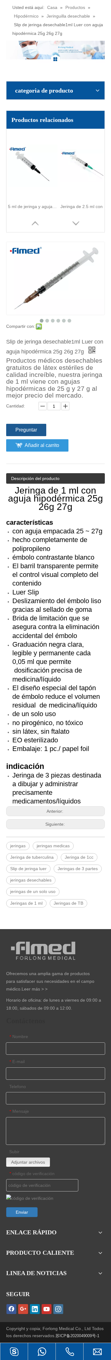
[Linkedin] (35, 1309)
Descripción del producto (35, 478)
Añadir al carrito (42, 445)
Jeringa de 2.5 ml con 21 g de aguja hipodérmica (85, 206)
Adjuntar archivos (28, 1162)
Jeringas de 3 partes (78, 868)
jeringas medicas (53, 845)
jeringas (18, 845)
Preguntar (26, 429)
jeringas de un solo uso (33, 891)
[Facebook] (11, 1309)
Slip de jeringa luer (28, 868)
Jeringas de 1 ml (26, 903)
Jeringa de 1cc (79, 857)
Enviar (22, 1212)
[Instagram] (58, 1309)
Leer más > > (34, 989)
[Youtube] (46, 1309)
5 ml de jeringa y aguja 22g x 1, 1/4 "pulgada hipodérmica (32, 206)
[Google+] (23, 1309)
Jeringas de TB (68, 903)
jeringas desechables (30, 880)
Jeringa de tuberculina (32, 857)
